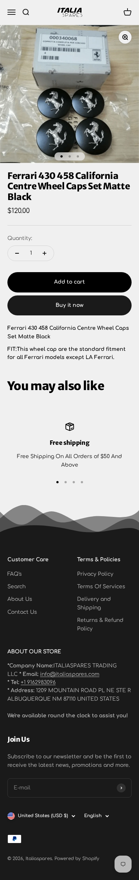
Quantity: (19, 238)
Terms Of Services (101, 586)
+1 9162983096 (38, 682)
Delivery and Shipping (94, 603)
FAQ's (14, 574)
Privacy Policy (95, 574)
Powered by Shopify (76, 858)
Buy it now (69, 305)
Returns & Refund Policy (100, 624)
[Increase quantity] (44, 253)
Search (16, 586)
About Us (19, 599)
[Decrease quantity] (17, 253)
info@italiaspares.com (69, 674)
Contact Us (22, 612)
